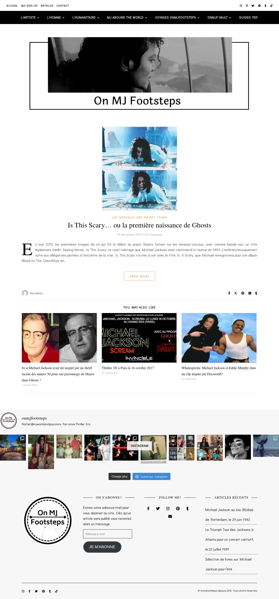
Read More (139, 276)
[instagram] (241, 5)
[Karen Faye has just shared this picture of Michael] (154, 449)
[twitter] (253, 5)
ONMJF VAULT (218, 17)
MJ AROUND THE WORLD (125, 17)
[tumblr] (266, 5)
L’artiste (28, 17)
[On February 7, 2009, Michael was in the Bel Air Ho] (210, 448)
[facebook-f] (247, 5)
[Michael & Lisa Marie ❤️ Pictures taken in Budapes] (97, 448)
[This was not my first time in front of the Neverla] (13, 448)
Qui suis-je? (29, 5)
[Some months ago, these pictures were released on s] (125, 448)
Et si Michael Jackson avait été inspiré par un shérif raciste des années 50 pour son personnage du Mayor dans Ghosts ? (58, 373)
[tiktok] (271, 5)
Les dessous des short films (139, 217)
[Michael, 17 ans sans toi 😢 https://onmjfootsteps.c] (238, 447)
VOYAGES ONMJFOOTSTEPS (175, 17)
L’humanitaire (84, 17)
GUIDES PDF (248, 17)
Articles (47, 5)
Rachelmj (36, 293)
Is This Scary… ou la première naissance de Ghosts (139, 224)
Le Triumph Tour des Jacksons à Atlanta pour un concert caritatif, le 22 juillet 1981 (229, 539)
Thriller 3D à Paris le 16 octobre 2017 (128, 367)
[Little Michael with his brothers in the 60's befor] (69, 446)
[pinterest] (259, 5)
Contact (62, 5)
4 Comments (153, 234)
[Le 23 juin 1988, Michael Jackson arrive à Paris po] (266, 446)
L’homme (54, 17)
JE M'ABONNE (102, 547)
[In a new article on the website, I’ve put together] (182, 448)
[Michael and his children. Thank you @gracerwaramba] (41, 452)
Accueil (12, 5)
